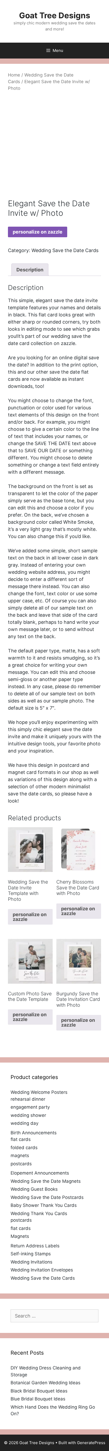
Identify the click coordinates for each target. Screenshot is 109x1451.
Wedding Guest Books (34, 1189)
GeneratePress (91, 1442)
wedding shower (28, 1115)
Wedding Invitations (31, 1262)
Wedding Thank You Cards (39, 1213)
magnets (20, 1155)
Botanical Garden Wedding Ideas (45, 1382)
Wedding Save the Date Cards (64, 250)
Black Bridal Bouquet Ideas (39, 1391)
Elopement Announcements (40, 1173)
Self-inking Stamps (31, 1253)
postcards (21, 1163)
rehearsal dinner (28, 1099)
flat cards (21, 1139)
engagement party (30, 1107)
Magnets (20, 1236)
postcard (69, 765)
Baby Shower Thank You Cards (44, 1205)
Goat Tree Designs (54, 15)
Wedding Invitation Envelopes (42, 1270)
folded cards (24, 1147)
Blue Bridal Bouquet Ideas (38, 1398)
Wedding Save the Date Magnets (46, 1181)
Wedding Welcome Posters (39, 1092)
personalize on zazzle (37, 232)
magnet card (22, 772)
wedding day (24, 1123)
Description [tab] (29, 269)
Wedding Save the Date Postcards (47, 1197)
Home (14, 75)
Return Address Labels (35, 1245)
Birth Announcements (34, 1132)
